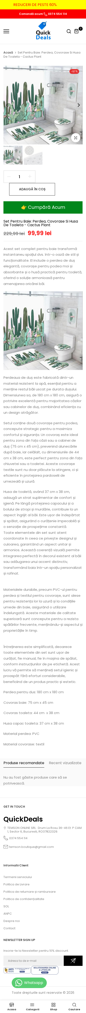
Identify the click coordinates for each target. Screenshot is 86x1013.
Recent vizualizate (65, 763)
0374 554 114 (57, 14)
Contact (9, 928)
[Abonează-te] (73, 961)
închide (76, 5)
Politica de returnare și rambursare (29, 891)
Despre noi (11, 921)
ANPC (7, 913)
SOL (6, 906)
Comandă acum (31, 14)
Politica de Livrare (16, 884)
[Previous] (10, 105)
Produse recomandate (23, 763)
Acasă (8, 53)
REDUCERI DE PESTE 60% (35, 4)
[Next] (75, 105)
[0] (76, 31)
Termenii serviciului (17, 877)
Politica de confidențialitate (23, 899)
